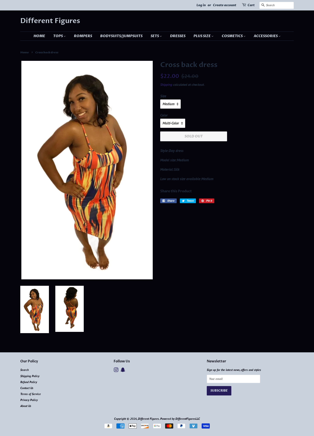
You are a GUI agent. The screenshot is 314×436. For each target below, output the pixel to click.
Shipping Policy (29, 376)
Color (164, 115)
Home (39, 36)
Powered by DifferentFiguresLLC (180, 419)
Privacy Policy (29, 400)
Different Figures (50, 21)
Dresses (177, 36)
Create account (224, 5)
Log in (201, 5)
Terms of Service (30, 394)
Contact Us (26, 388)
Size (163, 96)
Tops (58, 36)
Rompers (83, 36)
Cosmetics (232, 36)
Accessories (266, 36)
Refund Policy (28, 382)
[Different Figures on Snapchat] (122, 371)
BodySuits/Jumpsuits (121, 36)
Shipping (166, 84)
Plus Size (202, 36)
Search (24, 370)
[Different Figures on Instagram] (116, 371)
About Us (25, 406)
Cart (251, 5)
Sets (155, 36)
